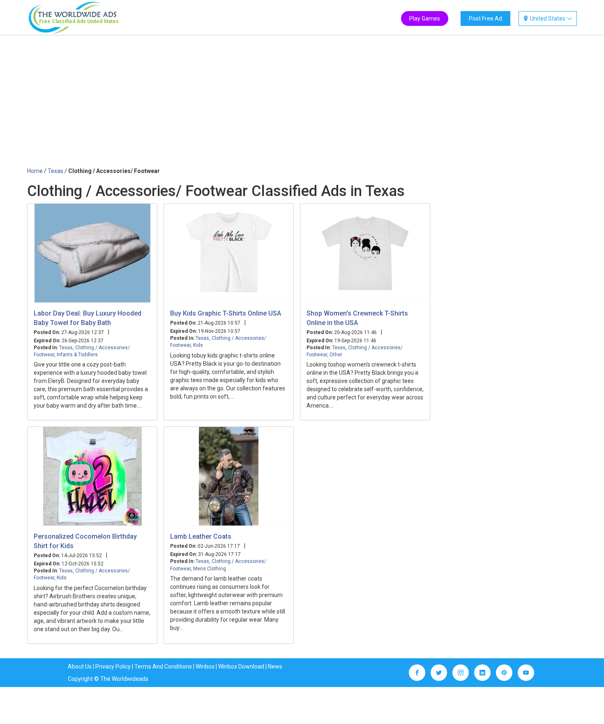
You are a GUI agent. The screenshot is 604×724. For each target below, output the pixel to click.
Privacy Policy (113, 666)
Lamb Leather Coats (200, 536)
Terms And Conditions (163, 666)
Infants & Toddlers (77, 354)
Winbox (205, 666)
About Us (80, 666)
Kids (198, 345)
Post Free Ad (485, 18)
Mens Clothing (209, 569)
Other (336, 354)
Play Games (424, 18)
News (275, 666)
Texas (66, 347)
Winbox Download (241, 666)
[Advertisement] (302, 105)
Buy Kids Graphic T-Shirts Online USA (225, 313)
